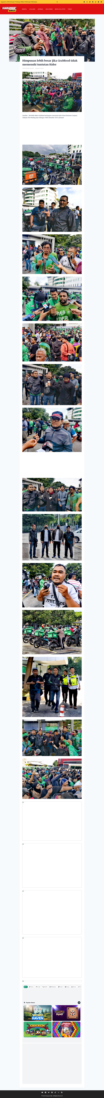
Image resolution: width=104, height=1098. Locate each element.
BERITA (24, 9)
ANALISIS (32, 9)
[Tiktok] (95, 2)
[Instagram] (87, 2)
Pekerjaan (34, 2)
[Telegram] (98, 2)
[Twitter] (90, 2)
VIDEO (70, 9)
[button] (57, 2)
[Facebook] (92, 2)
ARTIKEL (40, 9)
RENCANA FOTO (60, 9)
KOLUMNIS (49, 9)
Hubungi (27, 2)
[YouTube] (42, 1092)
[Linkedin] (61, 1092)
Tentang (17, 2)
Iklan (22, 2)
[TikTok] (55, 1092)
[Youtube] (84, 2)
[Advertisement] (52, 132)
